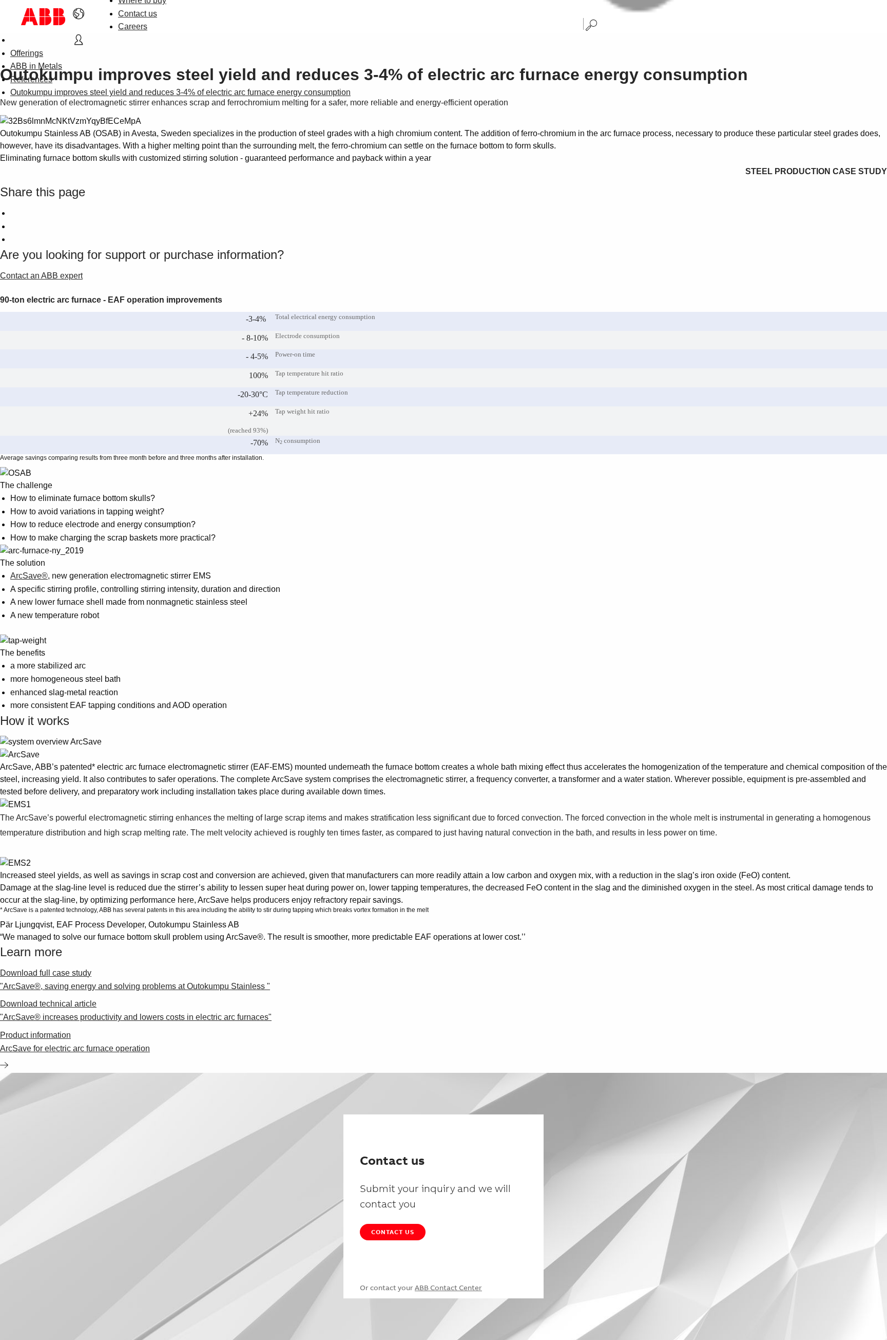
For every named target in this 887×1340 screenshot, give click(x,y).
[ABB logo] (43, 16)
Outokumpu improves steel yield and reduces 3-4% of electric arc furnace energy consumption (180, 92)
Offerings (26, 53)
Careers (132, 26)
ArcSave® (29, 575)
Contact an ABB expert (41, 275)
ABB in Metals (36, 66)
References (31, 79)
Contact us (137, 13)
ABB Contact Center (448, 1287)
